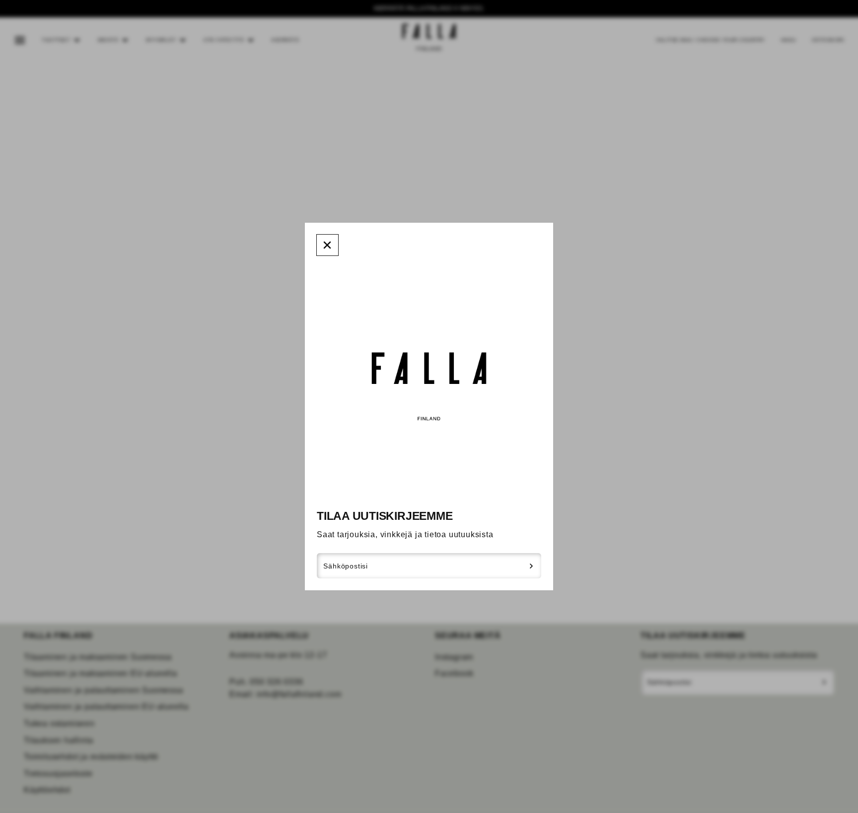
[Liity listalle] (531, 566)
